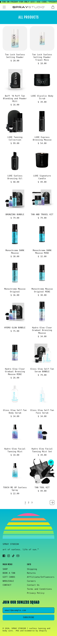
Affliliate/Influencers (40, 577)
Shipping (32, 569)
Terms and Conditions (39, 589)
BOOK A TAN (9, 573)
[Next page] (52, 502)
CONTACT (7, 585)
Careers (31, 581)
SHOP (5, 569)
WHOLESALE (8, 581)
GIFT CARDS (9, 577)
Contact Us (33, 585)
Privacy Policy (35, 593)
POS (17, 631)
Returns (31, 573)
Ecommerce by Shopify (36, 631)
